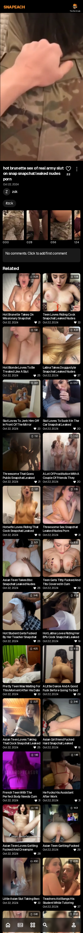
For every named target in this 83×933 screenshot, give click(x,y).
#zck (9, 203)
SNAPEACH (14, 7)
